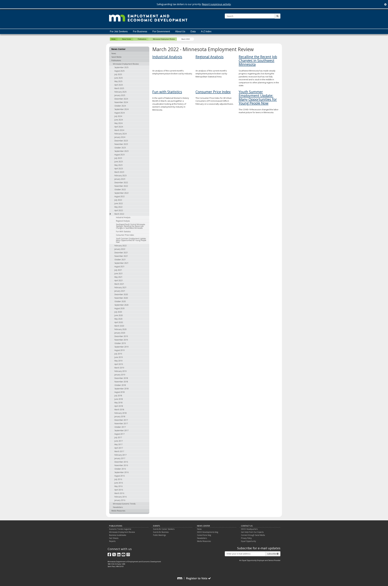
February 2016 (120, 496)
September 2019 (121, 346)
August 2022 (119, 196)
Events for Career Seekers (163, 529)
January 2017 (119, 458)
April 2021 (118, 280)
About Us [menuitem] (180, 31)
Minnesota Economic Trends (124, 503)
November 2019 (121, 339)
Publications (142, 39)
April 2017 (118, 448)
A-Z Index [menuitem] (206, 31)
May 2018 (118, 402)
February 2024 (120, 133)
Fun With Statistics (123, 231)
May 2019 (118, 360)
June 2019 (118, 357)
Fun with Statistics (167, 91)
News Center (126, 39)
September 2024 (121, 109)
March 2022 (119, 214)
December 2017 (121, 420)
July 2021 (118, 270)
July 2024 (118, 116)
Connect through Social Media (253, 535)
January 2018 (119, 416)
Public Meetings (159, 535)
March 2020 (119, 326)
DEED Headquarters (249, 529)
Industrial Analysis (167, 56)
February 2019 (120, 371)
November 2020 (121, 298)
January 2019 (119, 374)
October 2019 (120, 343)
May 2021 (118, 277)
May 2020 (118, 319)
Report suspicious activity (216, 4)
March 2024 (119, 130)
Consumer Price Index (213, 91)
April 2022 (118, 210)
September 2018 (121, 388)
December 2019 (121, 336)
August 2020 (119, 308)
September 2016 (121, 472)
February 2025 (120, 92)
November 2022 (121, 186)
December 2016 (121, 462)
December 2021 (121, 252)
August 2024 (119, 112)
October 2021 (120, 259)
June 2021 (118, 273)
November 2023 (121, 144)
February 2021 (120, 287)
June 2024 (118, 119)
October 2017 (120, 427)
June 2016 (118, 483)
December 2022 (121, 182)
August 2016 (119, 476)
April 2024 (118, 126)
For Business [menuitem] (140, 31)
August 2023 (119, 154)
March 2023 (119, 172)
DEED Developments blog (207, 532)
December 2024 (121, 99)
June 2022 (118, 203)
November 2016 (121, 465)
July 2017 (118, 437)
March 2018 (119, 409)
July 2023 (118, 158)
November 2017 (121, 423)
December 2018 (121, 378)
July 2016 (118, 479)
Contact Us (247, 525)
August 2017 (119, 434)
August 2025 (119, 71)
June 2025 (118, 78)
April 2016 (118, 489)
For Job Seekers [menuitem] (119, 31)
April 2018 (118, 406)
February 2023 (120, 175)
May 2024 (118, 123)
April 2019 (118, 364)
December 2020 (121, 294)
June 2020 (118, 315)
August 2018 (119, 392)
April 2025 (118, 85)
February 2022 (120, 245)
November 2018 (121, 381)
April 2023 (118, 168)
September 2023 (121, 151)
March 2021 (119, 284)
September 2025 (121, 67)
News (113, 53)
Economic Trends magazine (120, 529)
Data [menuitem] (193, 31)
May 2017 (118, 444)
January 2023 (119, 179)
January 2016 (119, 500)
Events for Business (161, 532)
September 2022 (121, 193)
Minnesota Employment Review (164, 39)
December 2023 (121, 140)
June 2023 (118, 161)
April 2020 (118, 322)
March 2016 (119, 493)
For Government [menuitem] (161, 31)
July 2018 (118, 395)
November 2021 (121, 256)
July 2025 (118, 74)
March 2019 (119, 367)
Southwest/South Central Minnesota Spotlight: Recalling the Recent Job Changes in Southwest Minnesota (130, 226)
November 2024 (121, 102)
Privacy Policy (246, 538)
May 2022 (118, 207)
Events (156, 525)
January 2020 (119, 333)
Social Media (116, 57)
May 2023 (118, 165)
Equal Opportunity (248, 541)
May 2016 (118, 486)
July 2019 (118, 353)
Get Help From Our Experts (252, 532)
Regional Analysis (210, 56)
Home (113, 39)
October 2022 (120, 189)
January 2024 (119, 137)
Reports (112, 541)
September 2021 (121, 263)
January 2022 (119, 249)
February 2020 (120, 329)
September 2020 (121, 305)
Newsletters (118, 507)
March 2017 (119, 451)
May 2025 (118, 81)
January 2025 (119, 95)
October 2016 (120, 469)
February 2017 (120, 455)
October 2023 (120, 147)
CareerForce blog (204, 535)
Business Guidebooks (117, 535)
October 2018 (120, 385)
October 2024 (120, 105)
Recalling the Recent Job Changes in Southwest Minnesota (258, 60)
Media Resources (118, 510)
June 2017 (118, 441)
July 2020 (118, 312)
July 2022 (118, 200)
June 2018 (118, 399)
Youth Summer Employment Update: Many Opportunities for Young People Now (258, 97)
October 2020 (120, 301)
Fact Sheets (113, 538)
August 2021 (119, 266)
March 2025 (119, 88)
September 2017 (121, 430)
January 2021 (119, 291)
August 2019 (119, 350)
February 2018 (120, 413)
